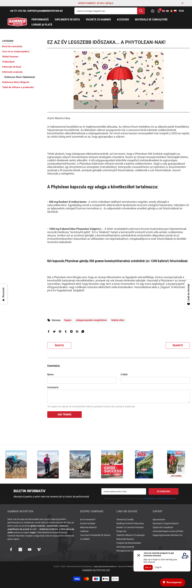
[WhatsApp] (82, 331)
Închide (182, 3)
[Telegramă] (71, 331)
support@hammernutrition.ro (105, 566)
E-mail (124, 374)
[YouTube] (29, 549)
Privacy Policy (149, 499)
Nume (50, 374)
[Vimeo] (38, 549)
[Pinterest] (60, 331)
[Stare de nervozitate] (54, 331)
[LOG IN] (152, 11)
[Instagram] (20, 549)
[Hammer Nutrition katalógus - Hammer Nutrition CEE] (80, 464)
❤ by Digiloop (132, 566)
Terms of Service (164, 499)
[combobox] (105, 11)
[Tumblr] (65, 331)
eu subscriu (163, 491)
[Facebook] (48, 331)
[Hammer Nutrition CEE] (16, 464)
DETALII (109, 3)
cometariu (52, 387)
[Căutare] (109, 11)
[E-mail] (77, 331)
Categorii (7, 41)
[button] (162, 11)
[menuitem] (22, 46)
